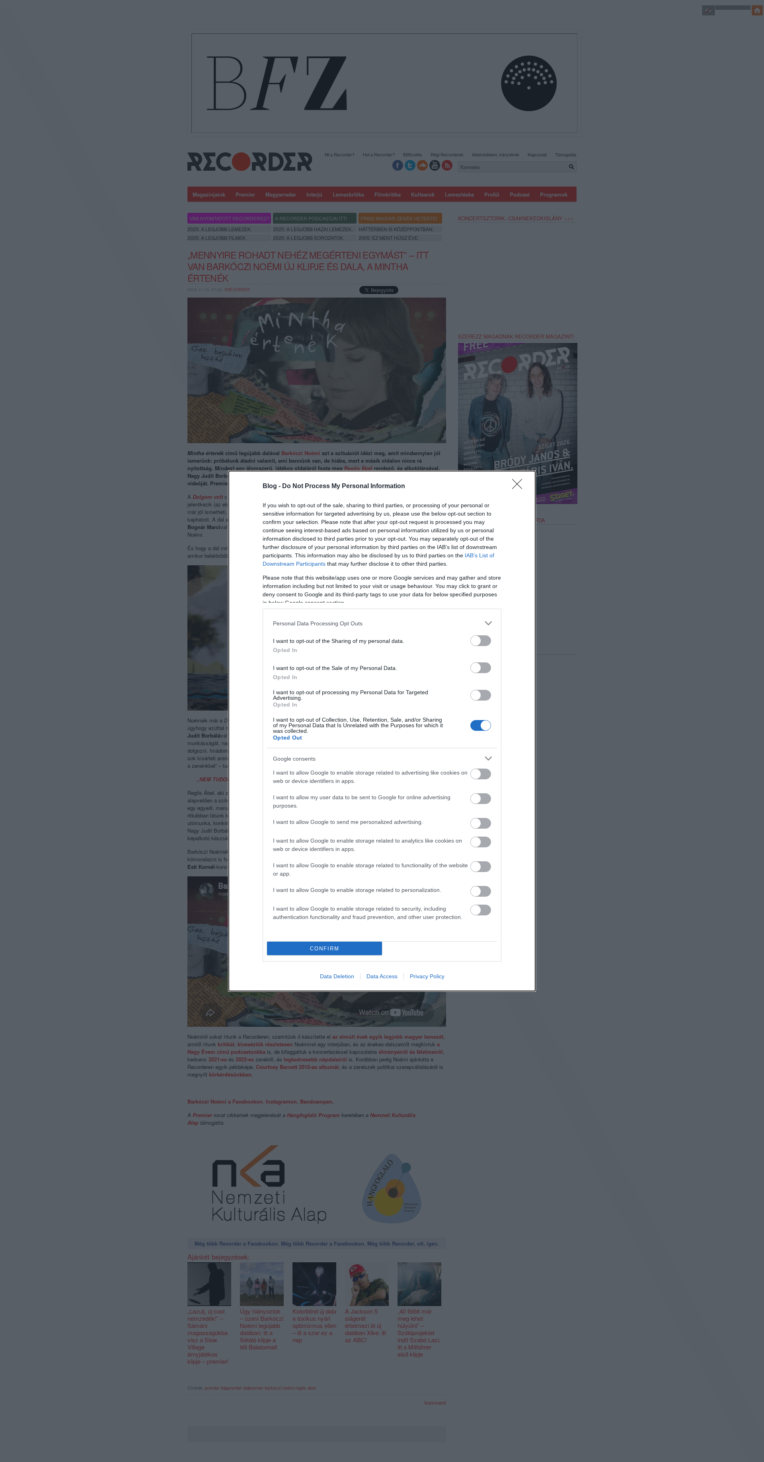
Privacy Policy (427, 976)
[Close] (519, 486)
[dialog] (382, 731)
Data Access (382, 976)
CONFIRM (324, 949)
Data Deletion (337, 976)
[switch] (480, 640)
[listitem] (382, 623)
